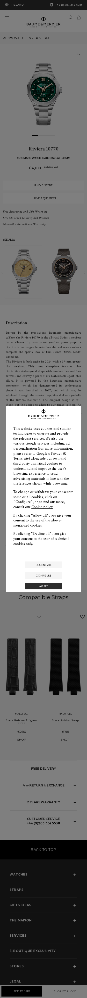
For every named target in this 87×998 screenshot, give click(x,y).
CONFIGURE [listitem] (43, 575)
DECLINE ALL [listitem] (43, 565)
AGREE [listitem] (43, 586)
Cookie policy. (42, 507)
